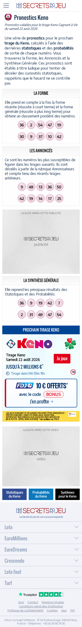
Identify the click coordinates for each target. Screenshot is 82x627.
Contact (33, 602)
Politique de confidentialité (25, 610)
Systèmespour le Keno (68, 494)
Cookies (52, 610)
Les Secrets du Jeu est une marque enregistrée (41, 517)
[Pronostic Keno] (41, 5)
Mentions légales (53, 602)
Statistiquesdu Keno (14, 494)
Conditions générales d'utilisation (41, 606)
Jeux (64, 610)
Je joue (62, 358)
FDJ (72, 610)
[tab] (6, 5)
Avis (21, 602)
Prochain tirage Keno (41, 330)
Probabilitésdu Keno (41, 494)
